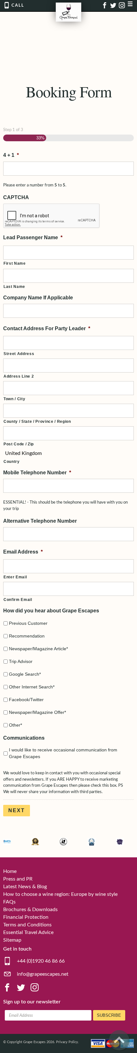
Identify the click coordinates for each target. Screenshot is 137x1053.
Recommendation (27, 635)
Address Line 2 (19, 376)
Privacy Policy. (67, 1042)
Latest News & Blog (25, 886)
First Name (15, 263)
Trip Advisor (20, 661)
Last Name (14, 287)
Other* (15, 725)
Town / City (14, 399)
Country (12, 462)
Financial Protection (25, 917)
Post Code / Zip (19, 444)
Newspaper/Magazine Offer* (37, 712)
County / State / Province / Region (37, 421)
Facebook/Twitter (26, 699)
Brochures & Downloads (30, 909)
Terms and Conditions (27, 924)
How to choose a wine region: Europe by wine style (60, 894)
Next (16, 810)
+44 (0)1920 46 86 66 (40, 961)
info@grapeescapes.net (42, 974)
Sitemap (12, 940)
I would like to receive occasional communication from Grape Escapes (63, 753)
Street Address (19, 354)
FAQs (9, 901)
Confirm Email (18, 600)
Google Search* (25, 674)
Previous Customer (28, 623)
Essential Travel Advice (28, 932)
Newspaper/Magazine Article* (38, 648)
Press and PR (17, 879)
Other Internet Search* (31, 686)
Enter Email (15, 577)
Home (10, 871)
